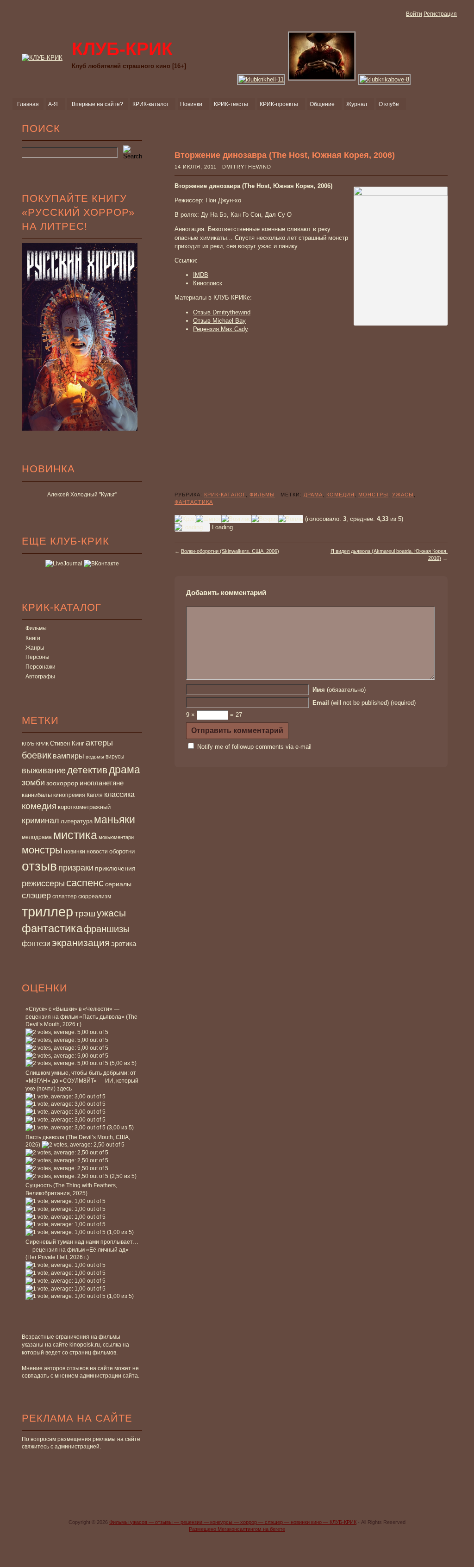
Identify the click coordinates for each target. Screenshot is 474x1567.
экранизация (81, 942)
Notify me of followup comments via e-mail (254, 746)
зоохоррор (62, 783)
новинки (74, 851)
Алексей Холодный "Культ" (82, 494)
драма (124, 770)
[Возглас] (236, 519)
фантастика (52, 928)
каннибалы (37, 794)
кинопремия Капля (78, 795)
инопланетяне (102, 783)
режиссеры (43, 883)
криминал (40, 820)
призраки (76, 867)
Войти (414, 14)
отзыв (39, 866)
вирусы (115, 756)
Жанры (34, 648)
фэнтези (36, 943)
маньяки (114, 820)
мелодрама (37, 837)
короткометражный (84, 807)
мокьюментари (116, 837)
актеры (99, 742)
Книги (32, 638)
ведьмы (95, 756)
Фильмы (36, 628)
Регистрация (440, 14)
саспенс (85, 883)
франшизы (107, 929)
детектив (87, 770)
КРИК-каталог (225, 494)
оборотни (122, 851)
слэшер (36, 895)
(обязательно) (339, 689)
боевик (36, 755)
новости (97, 851)
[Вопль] (290, 519)
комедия (39, 806)
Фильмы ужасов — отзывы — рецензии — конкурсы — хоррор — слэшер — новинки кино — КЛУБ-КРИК (232, 1522)
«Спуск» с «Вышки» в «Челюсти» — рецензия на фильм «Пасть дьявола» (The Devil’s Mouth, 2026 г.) (81, 1017)
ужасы (111, 913)
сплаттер (64, 896)
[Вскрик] (264, 519)
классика (119, 794)
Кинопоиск (207, 283)
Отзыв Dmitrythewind (221, 312)
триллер (47, 911)
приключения (115, 868)
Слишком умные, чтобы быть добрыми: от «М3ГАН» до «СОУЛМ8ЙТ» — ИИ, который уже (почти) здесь (81, 1081)
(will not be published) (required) (364, 702)
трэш (85, 913)
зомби (33, 782)
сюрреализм (94, 896)
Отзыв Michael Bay (219, 320)
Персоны (37, 657)
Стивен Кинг (67, 743)
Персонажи (40, 667)
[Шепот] (208, 519)
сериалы (118, 884)
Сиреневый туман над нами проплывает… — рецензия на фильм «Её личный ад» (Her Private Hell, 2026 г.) (81, 1250)
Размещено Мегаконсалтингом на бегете (237, 1529)
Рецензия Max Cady (220, 329)
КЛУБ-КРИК (35, 743)
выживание (44, 770)
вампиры (68, 756)
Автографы (40, 676)
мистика (75, 834)
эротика (123, 943)
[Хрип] (185, 519)
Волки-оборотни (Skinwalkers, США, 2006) (230, 551)
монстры (42, 850)
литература (77, 821)
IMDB (200, 274)
